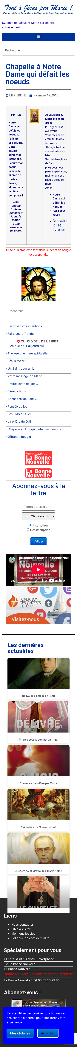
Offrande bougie (19, 437)
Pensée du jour (18, 406)
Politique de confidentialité (30, 938)
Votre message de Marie (25, 376)
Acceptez (48, 1033)
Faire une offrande (21, 333)
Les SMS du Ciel (19, 414)
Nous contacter (22, 924)
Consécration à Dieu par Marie (38, 783)
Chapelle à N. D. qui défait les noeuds (34, 429)
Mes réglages (20, 1033)
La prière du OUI (19, 421)
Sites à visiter (20, 929)
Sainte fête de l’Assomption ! (38, 827)
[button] (39, 36)
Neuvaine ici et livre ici (60, 225)
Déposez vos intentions (25, 326)
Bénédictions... (18, 391)
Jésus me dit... (18, 361)
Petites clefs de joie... (23, 384)
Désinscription (40, 529)
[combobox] (38, 50)
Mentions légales (23, 933)
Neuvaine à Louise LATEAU (38, 695)
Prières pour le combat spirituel (38, 739)
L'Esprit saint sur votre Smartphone (29, 959)
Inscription (40, 525)
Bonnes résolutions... (22, 399)
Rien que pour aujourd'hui (26, 346)
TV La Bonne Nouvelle (19, 964)
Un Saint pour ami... (21, 368)
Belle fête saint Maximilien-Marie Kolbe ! (38, 870)
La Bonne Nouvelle (17, 969)
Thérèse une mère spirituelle (27, 353)
